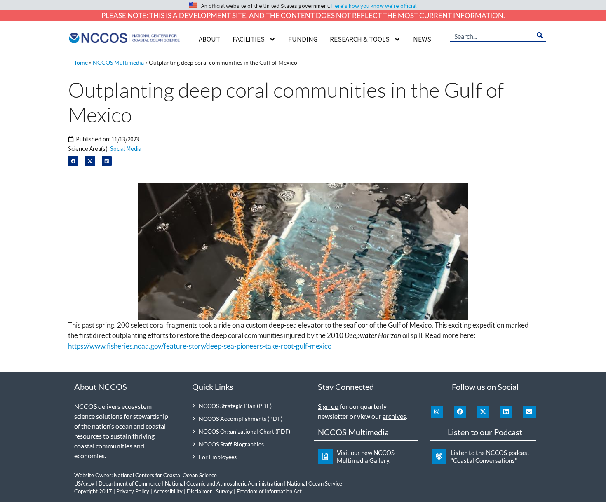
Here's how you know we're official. (374, 5)
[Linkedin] (506, 412)
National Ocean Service (314, 483)
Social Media (125, 148)
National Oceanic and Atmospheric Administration (224, 483)
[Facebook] (460, 412)
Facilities (249, 39)
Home (80, 62)
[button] (73, 161)
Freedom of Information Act (269, 491)
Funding (302, 39)
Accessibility (168, 491)
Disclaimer (199, 491)
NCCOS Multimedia (118, 62)
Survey (224, 491)
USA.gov (84, 483)
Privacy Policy (132, 491)
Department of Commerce (130, 483)
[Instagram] (437, 412)
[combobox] (492, 35)
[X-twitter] (483, 412)
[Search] (540, 35)
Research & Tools (360, 39)
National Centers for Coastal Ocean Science (165, 475)
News (422, 39)
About (209, 39)
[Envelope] (529, 412)
